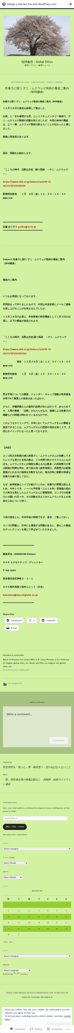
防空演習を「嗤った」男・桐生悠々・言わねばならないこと (37, 765)
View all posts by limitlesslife (16, 670)
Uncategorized (15, 683)
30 (8, 935)
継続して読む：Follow (15, 827)
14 (56, 917)
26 (39, 929)
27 (48, 929)
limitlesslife (37, 82)
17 (18, 923)
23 (8, 929)
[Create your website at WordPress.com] (37, 4)
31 (18, 935)
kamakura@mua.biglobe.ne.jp (20, 595)
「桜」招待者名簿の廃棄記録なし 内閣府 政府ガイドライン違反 (37, 779)
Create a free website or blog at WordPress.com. (29, 993)
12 (39, 917)
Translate (24, 974)
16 (8, 923)
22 (66, 923)
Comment (58, 740)
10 (18, 917)
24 (19, 929)
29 (66, 929)
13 (47, 917)
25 (29, 929)
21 (56, 923)
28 (56, 929)
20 (48, 923)
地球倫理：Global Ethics (37, 62)
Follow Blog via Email (10, 802)
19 (39, 923)
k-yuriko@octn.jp (26, 226)
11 (29, 917)
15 (66, 917)
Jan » (12, 942)
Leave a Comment (55, 82)
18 (29, 923)
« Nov (5, 942)
